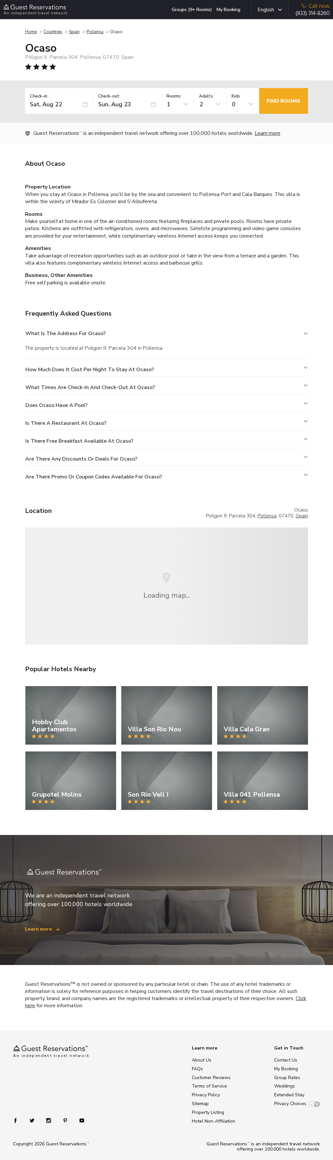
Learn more (267, 133)
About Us (201, 1060)
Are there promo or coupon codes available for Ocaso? (93, 476)
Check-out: (109, 96)
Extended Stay (289, 1095)
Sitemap (200, 1104)
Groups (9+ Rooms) (192, 10)
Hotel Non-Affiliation (213, 1121)
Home (31, 32)
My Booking (228, 10)
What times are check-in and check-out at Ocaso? (90, 387)
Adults (206, 96)
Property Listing (208, 1112)
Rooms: (173, 96)
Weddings (284, 1086)
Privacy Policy (206, 1095)
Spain (74, 32)
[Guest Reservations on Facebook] (18, 1120)
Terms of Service (209, 1086)
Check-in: (39, 96)
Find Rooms (283, 101)
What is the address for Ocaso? (65, 333)
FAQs (197, 1069)
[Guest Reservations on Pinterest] (66, 1120)
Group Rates (287, 1078)
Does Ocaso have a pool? (56, 405)
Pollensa (95, 32)
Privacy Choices (290, 1104)
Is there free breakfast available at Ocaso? (79, 441)
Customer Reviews (211, 1078)
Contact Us (285, 1060)
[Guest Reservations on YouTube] (79, 1120)
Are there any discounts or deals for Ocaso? (81, 459)
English (266, 9)
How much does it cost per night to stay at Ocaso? (89, 369)
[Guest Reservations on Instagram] (49, 1120)
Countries (53, 32)
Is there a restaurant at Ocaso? (65, 423)
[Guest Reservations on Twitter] (32, 1120)
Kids (236, 96)
